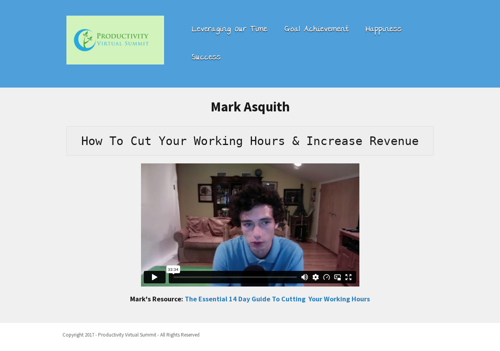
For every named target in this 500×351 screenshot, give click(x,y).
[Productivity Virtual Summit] (115, 38)
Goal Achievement (316, 30)
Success (206, 58)
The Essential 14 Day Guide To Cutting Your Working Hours (277, 298)
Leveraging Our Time (229, 30)
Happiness (384, 30)
